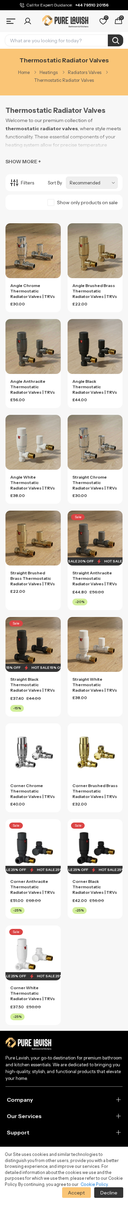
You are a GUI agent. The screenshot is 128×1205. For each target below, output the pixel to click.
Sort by (55, 182)
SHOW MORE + (23, 162)
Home (24, 72)
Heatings (49, 72)
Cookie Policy (94, 1184)
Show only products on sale (87, 202)
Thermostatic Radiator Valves (64, 80)
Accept (76, 1193)
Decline (108, 1193)
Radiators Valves (84, 72)
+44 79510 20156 (92, 4)
